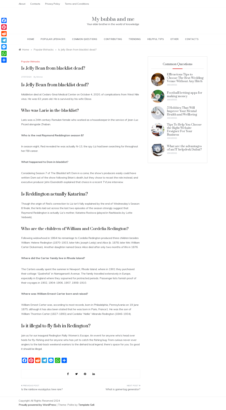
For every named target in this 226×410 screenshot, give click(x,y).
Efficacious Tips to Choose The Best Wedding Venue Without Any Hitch (185, 78)
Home (30, 39)
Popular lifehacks (53, 39)
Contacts (35, 3)
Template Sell (86, 404)
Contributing (113, 39)
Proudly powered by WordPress (38, 404)
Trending (135, 39)
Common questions (84, 39)
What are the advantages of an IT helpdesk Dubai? (184, 147)
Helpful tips (155, 39)
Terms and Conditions (77, 3)
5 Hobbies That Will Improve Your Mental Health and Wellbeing (182, 111)
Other (174, 39)
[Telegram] (4, 40)
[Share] (4, 60)
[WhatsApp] (4, 53)
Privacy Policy (52, 3)
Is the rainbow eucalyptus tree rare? (42, 389)
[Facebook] (4, 20)
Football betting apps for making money (184, 94)
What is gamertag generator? (123, 389)
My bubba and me (113, 19)
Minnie (39, 77)
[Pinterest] (4, 27)
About (22, 3)
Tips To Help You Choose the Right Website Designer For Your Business (184, 130)
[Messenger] (4, 47)
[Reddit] (4, 33)
